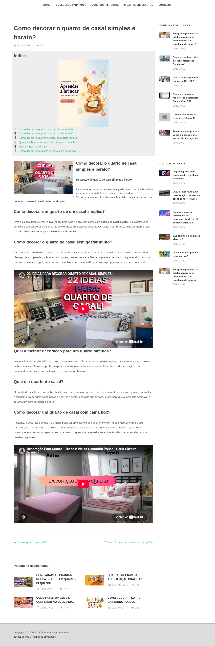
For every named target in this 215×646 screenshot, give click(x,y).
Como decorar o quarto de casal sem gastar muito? (48, 138)
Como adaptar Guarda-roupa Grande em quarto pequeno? (56, 579)
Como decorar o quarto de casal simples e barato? (48, 129)
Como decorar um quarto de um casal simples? (46, 133)
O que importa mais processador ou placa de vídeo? (185, 175)
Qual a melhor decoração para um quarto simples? (48, 142)
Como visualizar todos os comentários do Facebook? (186, 61)
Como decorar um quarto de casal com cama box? (48, 151)
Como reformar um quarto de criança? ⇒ (129, 542)
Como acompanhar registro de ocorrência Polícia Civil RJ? (185, 98)
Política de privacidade (44, 637)
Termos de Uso (21, 637)
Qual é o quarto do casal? (34, 146)
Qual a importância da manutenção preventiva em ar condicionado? (186, 195)
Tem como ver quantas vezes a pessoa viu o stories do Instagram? (186, 135)
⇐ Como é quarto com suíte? (31, 542)
